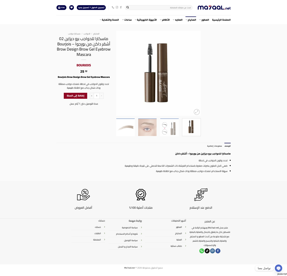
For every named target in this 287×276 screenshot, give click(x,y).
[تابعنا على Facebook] (121, 7)
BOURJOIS (84, 65)
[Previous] (195, 73)
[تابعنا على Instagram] (117, 7)
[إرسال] (127, 7)
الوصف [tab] (227, 146)
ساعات (128, 19)
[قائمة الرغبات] (71, 7)
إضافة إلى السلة (75, 95)
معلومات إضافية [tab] (214, 146)
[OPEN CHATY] (278, 268)
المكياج (192, 19)
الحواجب (87, 34)
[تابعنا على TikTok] (207, 251)
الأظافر (166, 19)
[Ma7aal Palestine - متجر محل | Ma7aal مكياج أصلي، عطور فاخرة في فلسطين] (214, 7)
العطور (205, 19)
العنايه (178, 19)
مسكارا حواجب (74, 34)
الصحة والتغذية (110, 19)
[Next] (120, 73)
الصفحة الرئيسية (221, 19)
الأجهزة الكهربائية (147, 19)
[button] (61, 7)
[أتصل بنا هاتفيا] (113, 7)
